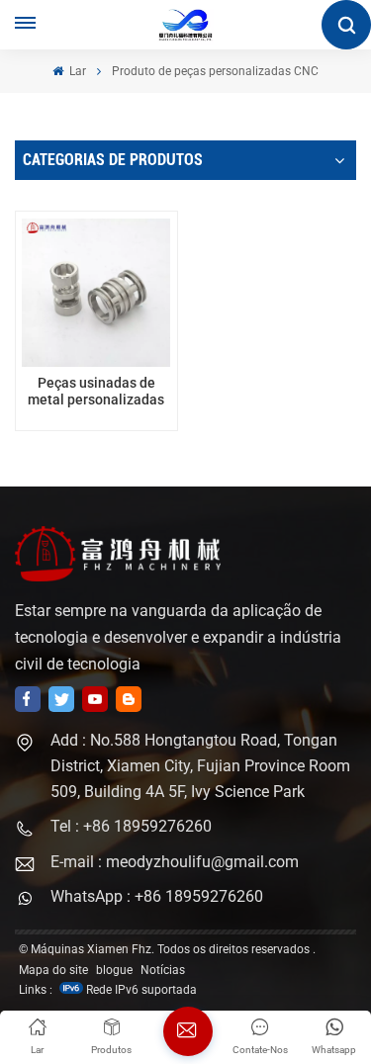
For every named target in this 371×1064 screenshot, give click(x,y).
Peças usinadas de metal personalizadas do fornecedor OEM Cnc (96, 392)
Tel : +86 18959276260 (131, 826)
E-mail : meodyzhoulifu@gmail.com (174, 861)
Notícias (162, 970)
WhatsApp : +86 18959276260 (156, 896)
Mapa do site (53, 970)
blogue (114, 970)
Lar (76, 71)
